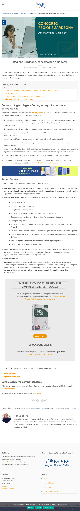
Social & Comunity (49, 483)
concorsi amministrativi (71, 408)
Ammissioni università (51, 491)
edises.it (4, 486)
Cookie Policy (48, 508)
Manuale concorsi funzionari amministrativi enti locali (25, 96)
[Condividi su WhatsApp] (32, 400)
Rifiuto (38, 508)
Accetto (30, 508)
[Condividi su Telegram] (47, 400)
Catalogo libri (48, 487)
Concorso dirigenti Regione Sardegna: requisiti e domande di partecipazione (33, 90)
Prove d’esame (11, 93)
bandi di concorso (59, 408)
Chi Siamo (47, 479)
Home (4, 13)
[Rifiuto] (77, 507)
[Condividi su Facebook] (36, 400)
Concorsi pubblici (12, 13)
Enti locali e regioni (29, 408)
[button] (3, 5)
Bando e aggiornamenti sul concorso (19, 99)
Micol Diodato (51, 68)
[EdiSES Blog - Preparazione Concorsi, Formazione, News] (40, 5)
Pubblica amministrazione (28, 13)
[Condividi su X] (40, 400)
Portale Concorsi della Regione (47, 163)
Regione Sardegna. (9, 388)
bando (39, 393)
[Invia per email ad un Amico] (44, 400)
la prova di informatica (12, 377)
